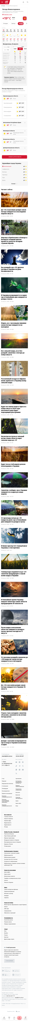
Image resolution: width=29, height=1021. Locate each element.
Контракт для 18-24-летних (10, 859)
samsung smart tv (16, 975)
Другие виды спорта (9, 939)
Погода (6, 827)
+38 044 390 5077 (20, 756)
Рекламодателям (6, 791)
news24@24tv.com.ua (7, 756)
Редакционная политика (7, 783)
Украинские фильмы (9, 891)
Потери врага (7, 846)
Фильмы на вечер (8, 893)
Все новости (7, 814)
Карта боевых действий (10, 836)
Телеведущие (5, 788)
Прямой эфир (7, 820)
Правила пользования (7, 793)
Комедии (6, 895)
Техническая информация (19, 790)
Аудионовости (7, 824)
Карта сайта (18, 803)
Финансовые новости (9, 876)
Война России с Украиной (11, 832)
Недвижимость (8, 918)
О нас (3, 778)
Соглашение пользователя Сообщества (19, 782)
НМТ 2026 (6, 908)
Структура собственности (19, 798)
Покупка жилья (8, 922)
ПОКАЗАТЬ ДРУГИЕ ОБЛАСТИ (15, 156)
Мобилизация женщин (9, 857)
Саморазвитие (7, 910)
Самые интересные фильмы (11, 889)
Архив (17, 800)
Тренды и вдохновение (10, 924)
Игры (17, 805)
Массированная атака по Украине (12, 842)
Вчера (20, 23)
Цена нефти (7, 872)
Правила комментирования (20, 786)
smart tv (6, 975)
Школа (6, 906)
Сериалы (6, 897)
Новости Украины (8, 818)
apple (16, 971)
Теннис (6, 935)
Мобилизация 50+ (8, 855)
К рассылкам (9, 960)
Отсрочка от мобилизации (10, 861)
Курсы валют (7, 874)
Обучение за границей (9, 913)
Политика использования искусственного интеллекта (5, 801)
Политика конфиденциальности (7, 797)
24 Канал (3, 5)
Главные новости (8, 816)
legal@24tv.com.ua (19, 997)
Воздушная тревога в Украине (11, 840)
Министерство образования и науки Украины (15, 904)
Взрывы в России (8, 844)
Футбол (6, 933)
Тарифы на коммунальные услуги (12, 878)
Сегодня (5, 23)
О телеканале (5, 786)
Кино (5, 887)
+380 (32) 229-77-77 (10, 996)
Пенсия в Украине (8, 882)
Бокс (5, 931)
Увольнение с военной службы (11, 853)
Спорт (6, 929)
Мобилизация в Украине (11, 851)
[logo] (6, 2)
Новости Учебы (8, 902)
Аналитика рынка (8, 920)
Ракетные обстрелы (9, 834)
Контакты (18, 792)
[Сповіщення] (23, 2)
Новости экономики (10, 870)
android (6, 971)
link (16, 762)
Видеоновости (7, 822)
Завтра (13, 23)
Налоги (6, 880)
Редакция (4, 781)
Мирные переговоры (9, 838)
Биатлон (6, 937)
